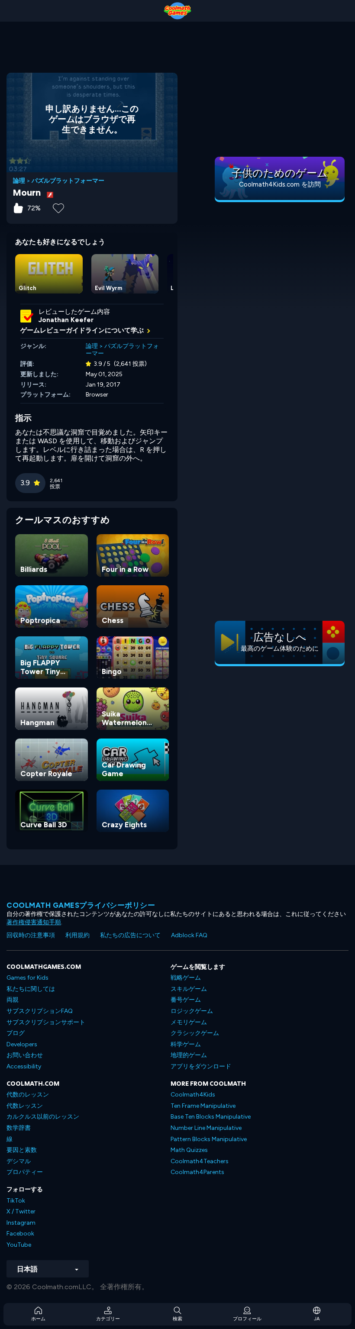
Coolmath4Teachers (200, 1161)
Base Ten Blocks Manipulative (211, 1116)
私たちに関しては (30, 989)
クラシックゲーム (195, 1033)
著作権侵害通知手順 (33, 922)
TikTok (15, 1200)
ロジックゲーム (192, 1011)
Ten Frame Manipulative (203, 1106)
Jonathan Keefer (66, 320)
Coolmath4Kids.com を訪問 (280, 184)
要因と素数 (21, 1150)
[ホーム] (177, 10)
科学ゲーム (186, 1044)
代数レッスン (24, 1106)
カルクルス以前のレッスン (42, 1116)
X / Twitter (21, 1211)
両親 (12, 999)
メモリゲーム (189, 1022)
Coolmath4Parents (197, 1172)
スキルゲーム (189, 989)
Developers (21, 1044)
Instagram (21, 1222)
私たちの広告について (130, 935)
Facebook (20, 1233)
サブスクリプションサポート (45, 1022)
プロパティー (24, 1172)
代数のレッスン (27, 1094)
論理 (19, 180)
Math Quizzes (189, 1150)
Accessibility (23, 1066)
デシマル (18, 1161)
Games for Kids (27, 977)
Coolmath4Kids (193, 1094)
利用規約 (77, 935)
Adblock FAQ (189, 935)
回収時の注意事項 (30, 935)
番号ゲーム (186, 999)
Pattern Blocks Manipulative (209, 1139)
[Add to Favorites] (58, 207)
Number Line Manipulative (206, 1128)
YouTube (18, 1244)
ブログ (15, 1033)
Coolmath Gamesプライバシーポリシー (80, 905)
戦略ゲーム (186, 977)
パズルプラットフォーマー (68, 180)
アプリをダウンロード (201, 1066)
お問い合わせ (24, 1055)
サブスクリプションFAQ (39, 1011)
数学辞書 (18, 1128)
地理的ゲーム (189, 1055)
